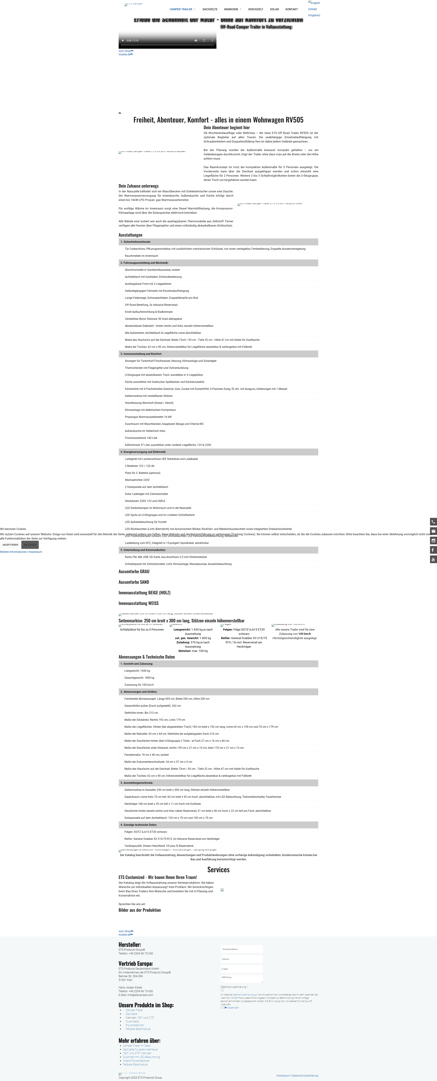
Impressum (35, 551)
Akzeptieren (10, 544)
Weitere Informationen (13, 551)
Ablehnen (30, 544)
